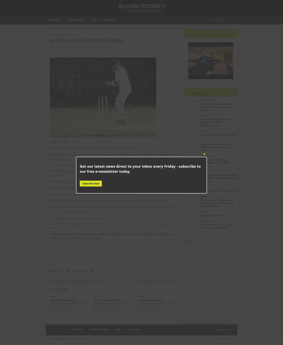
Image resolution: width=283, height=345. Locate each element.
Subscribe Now (90, 183)
